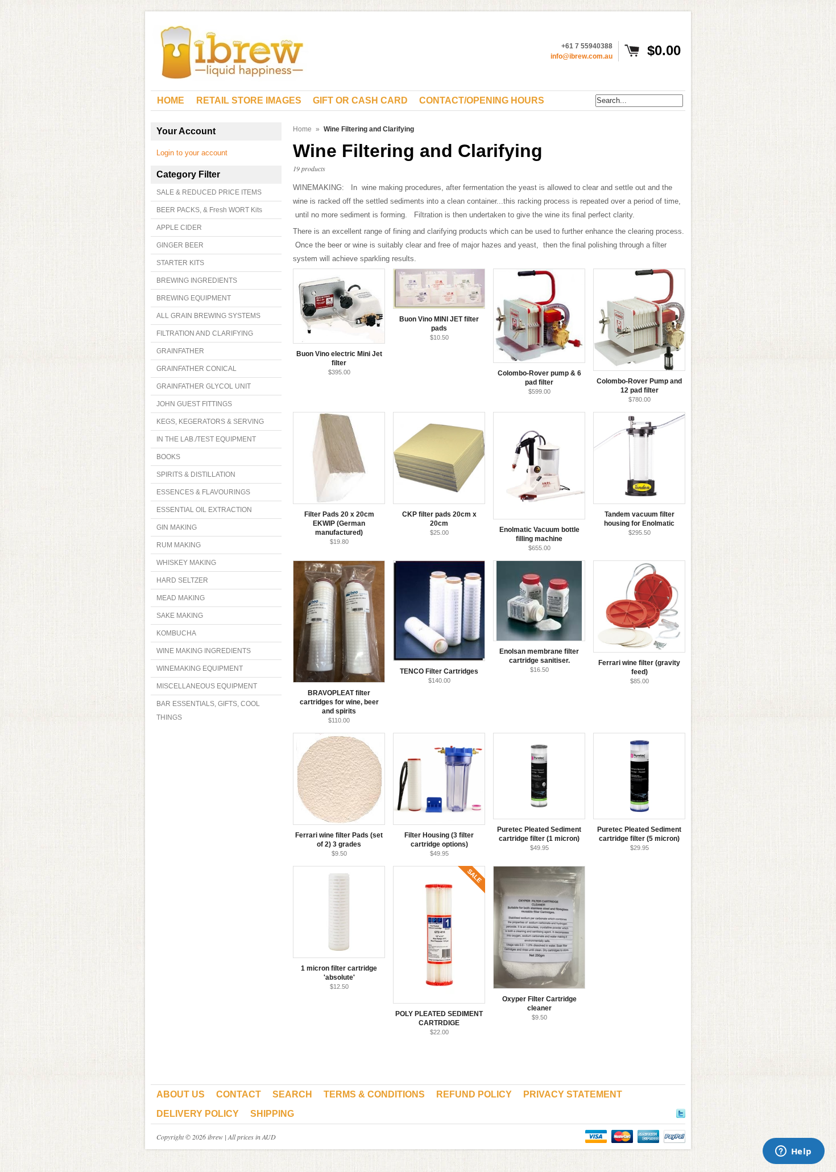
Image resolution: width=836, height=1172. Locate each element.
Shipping (272, 1114)
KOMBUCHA (176, 633)
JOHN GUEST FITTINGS (194, 404)
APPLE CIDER (179, 228)
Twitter (680, 1111)
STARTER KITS (180, 263)
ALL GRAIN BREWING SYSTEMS (208, 316)
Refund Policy (474, 1094)
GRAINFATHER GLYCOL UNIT (203, 386)
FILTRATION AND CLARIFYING (204, 333)
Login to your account (191, 152)
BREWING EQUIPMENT (193, 298)
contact (238, 1094)
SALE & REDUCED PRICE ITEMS (209, 192)
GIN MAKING (176, 527)
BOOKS (168, 457)
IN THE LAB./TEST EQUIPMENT (206, 439)
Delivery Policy (197, 1114)
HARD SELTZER (182, 580)
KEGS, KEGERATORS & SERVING (210, 422)
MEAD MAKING (180, 598)
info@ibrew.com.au (581, 56)
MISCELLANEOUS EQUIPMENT (206, 686)
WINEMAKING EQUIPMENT (199, 668)
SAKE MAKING (179, 616)
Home (302, 129)
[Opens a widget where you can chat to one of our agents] (793, 1152)
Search (292, 1094)
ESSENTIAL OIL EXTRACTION (204, 510)
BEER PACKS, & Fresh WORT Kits (209, 210)
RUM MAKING (178, 545)
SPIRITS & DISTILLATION (195, 474)
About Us (180, 1094)
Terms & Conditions (374, 1094)
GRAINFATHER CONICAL (196, 369)
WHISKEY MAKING (186, 563)
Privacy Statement (572, 1094)
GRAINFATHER (180, 351)
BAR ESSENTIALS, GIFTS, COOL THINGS (208, 710)
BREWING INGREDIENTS (196, 280)
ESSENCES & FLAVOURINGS (203, 492)
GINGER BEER (180, 245)
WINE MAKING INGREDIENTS (203, 651)
